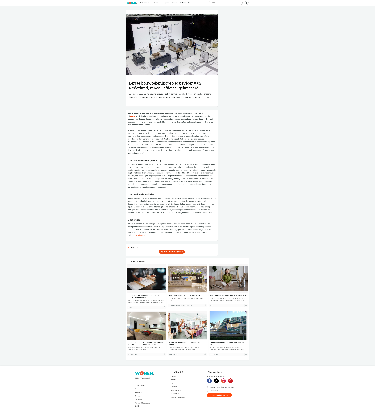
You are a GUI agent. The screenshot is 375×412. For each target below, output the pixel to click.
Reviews (175, 3)
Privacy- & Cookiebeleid (143, 403)
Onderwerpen (144, 3)
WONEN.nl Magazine (178, 397)
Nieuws (173, 376)
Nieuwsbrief (175, 394)
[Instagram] (223, 380)
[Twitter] (216, 380)
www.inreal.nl (140, 235)
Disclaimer (138, 399)
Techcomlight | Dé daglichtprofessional (181, 305)
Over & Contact (140, 385)
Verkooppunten (185, 3)
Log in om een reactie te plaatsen (171, 252)
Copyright (138, 396)
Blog (172, 383)
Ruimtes (156, 3)
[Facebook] (209, 380)
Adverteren (138, 392)
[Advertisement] (234, 24)
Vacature (138, 389)
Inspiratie (166, 3)
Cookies (137, 406)
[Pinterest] (230, 380)
